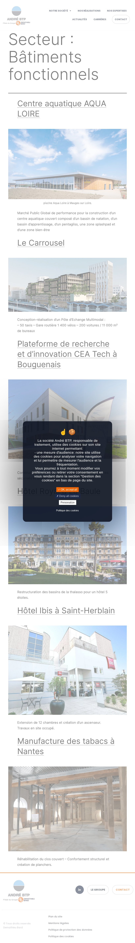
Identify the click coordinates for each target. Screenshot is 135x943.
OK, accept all (68, 489)
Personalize (68, 502)
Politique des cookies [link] (67, 510)
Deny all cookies (69, 496)
